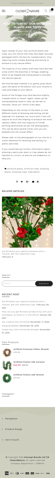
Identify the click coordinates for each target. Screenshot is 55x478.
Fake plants (34, 172)
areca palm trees (37, 116)
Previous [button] (5, 229)
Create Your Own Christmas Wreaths (20, 329)
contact (17, 155)
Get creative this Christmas (16, 322)
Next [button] (47, 228)
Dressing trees (19, 172)
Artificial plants (15, 169)
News (28, 34)
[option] (27, 227)
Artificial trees (31, 169)
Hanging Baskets (10, 326)
